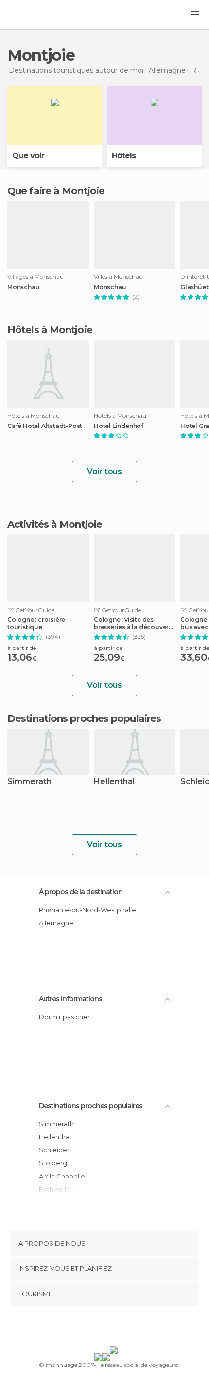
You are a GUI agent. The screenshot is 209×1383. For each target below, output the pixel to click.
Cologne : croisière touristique (36, 623)
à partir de (21, 647)
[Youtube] (127, 1328)
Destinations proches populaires (84, 718)
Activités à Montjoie (54, 524)
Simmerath (29, 782)
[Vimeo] (114, 1328)
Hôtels (124, 155)
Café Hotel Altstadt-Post (44, 426)
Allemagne (56, 923)
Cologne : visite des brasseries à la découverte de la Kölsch (134, 623)
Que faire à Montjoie (55, 191)
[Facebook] (89, 1328)
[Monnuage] (33, 15)
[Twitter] (102, 1328)
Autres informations (70, 998)
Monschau (23, 287)
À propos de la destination (80, 892)
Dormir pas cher (64, 1017)
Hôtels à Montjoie (49, 330)
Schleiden (55, 1150)
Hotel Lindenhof (118, 426)
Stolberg (53, 1163)
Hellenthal (114, 782)
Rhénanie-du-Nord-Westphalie (87, 910)
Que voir (28, 155)
